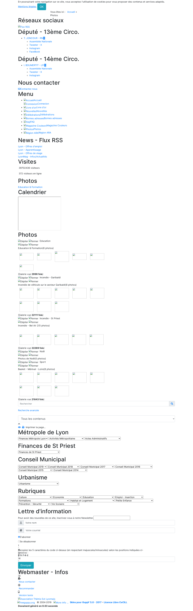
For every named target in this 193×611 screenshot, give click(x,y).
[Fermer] (19, 424)
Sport (42, 362)
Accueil (71, 11)
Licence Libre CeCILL (115, 602)
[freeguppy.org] (26, 602)
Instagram (34, 48)
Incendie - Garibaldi (49, 277)
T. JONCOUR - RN (34, 38)
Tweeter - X (35, 44)
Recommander (26, 588)
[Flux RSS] (24, 26)
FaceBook (34, 51)
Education (44, 240)
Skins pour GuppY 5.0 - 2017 (86, 602)
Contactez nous (28, 88)
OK (42, 6)
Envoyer (25, 565)
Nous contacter (26, 581)
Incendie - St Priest (49, 318)
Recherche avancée (28, 410)
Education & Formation (30, 187)
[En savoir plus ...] (61, 602)
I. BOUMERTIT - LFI (35, 65)
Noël (41, 351)
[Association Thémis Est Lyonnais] (96, 599)
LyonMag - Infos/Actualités (32, 156)
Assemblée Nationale (40, 41)
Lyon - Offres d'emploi (30, 146)
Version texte (25, 595)
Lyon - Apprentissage (29, 149)
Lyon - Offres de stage (30, 153)
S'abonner (25, 537)
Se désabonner (28, 541)
